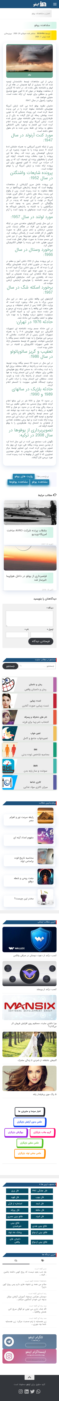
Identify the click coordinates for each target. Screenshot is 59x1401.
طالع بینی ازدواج (39, 1232)
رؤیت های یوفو (23, 476)
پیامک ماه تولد (15, 1232)
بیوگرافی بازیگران (15, 1132)
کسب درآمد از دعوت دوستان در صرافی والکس (35, 955)
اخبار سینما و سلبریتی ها (29, 1111)
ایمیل (50, 629)
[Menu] (55, 4)
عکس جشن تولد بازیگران (29, 1153)
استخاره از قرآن (15, 1203)
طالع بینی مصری (15, 1216)
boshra (41, 33)
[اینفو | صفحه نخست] (37, 4)
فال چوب (40, 1197)
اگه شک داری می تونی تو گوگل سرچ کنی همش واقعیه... (27, 1310)
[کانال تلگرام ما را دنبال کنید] (38, 1391)
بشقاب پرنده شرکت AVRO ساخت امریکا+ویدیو (27, 532)
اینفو (28, 1384)
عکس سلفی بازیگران (29, 1143)
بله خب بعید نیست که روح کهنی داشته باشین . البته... (25, 1273)
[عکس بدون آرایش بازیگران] (29, 1125)
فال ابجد (40, 1203)
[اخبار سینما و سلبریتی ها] (29, 1115)
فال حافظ (39, 1210)
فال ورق (15, 1190)
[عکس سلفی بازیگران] (30, 1146)
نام (27, 629)
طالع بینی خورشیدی (16, 1224)
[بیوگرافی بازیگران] (15, 1136)
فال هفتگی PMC (39, 1190)
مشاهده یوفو (40, 482)
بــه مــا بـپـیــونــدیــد (36, 1345)
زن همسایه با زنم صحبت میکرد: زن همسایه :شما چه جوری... (26, 1323)
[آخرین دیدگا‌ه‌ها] (16, 1261)
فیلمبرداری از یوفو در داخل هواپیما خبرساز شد (26, 578)
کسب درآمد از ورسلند (47, 989)
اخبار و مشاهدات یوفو (41, 13)
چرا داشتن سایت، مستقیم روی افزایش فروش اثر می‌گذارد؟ (34, 1025)
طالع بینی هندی (39, 1226)
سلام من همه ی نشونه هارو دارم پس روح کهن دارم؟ (24, 1286)
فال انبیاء (40, 1216)
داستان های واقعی (15, 1240)
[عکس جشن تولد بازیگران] (29, 1157)
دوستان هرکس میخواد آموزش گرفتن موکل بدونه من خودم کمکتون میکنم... (26, 1298)
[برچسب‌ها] (43, 1261)
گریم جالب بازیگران (42, 1132)
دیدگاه (50, 607)
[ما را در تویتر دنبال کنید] (32, 1391)
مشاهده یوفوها (18, 482)
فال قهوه (15, 1197)
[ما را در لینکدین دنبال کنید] (26, 1391)
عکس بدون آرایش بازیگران (29, 1122)
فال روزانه (15, 1210)
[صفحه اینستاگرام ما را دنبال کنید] (20, 1391)
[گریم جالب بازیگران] (42, 1136)
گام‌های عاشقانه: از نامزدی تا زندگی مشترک (37, 1060)
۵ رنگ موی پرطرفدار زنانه (45, 1094)
